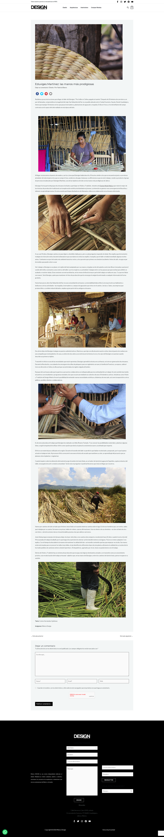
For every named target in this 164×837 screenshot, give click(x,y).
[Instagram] (121, 2)
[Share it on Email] (50, 94)
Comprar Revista (96, 7)
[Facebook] (118, 2)
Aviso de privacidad (108, 830)
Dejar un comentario (41, 87)
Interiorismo (84, 7)
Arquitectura (74, 7)
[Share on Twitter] (41, 94)
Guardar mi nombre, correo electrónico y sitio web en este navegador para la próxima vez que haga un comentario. (73, 688)
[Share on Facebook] (37, 94)
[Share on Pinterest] (46, 94)
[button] (128, 7)
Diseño (65, 7)
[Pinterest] (129, 2)
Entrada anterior (37, 636)
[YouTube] (132, 2)
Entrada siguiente (126, 636)
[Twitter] (125, 2)
